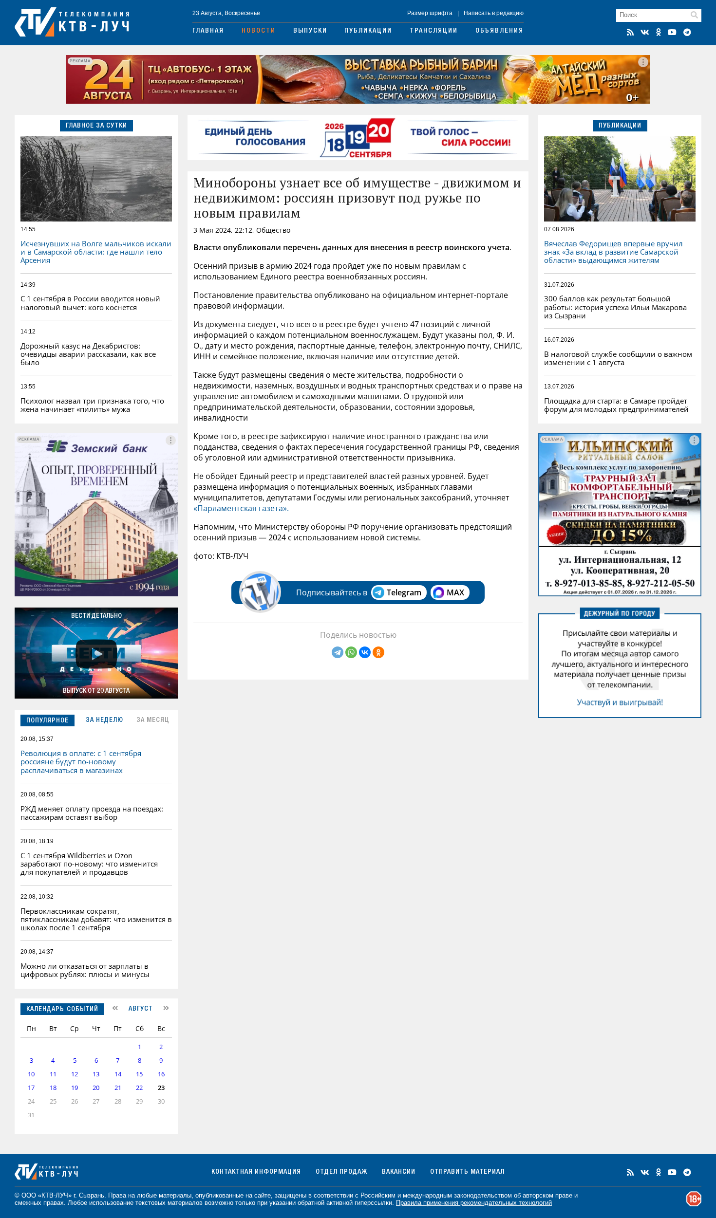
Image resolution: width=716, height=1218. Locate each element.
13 (96, 1074)
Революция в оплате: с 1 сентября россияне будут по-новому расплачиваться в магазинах (80, 761)
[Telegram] (337, 652)
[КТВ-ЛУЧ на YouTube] (672, 32)
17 (31, 1088)
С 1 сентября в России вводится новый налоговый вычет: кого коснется (90, 303)
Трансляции (434, 31)
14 (117, 1074)
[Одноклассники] (378, 652)
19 (74, 1088)
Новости (259, 31)
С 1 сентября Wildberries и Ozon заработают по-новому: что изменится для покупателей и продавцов (89, 863)
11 (53, 1074)
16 (161, 1074)
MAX (455, 592)
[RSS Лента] (630, 32)
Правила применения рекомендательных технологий (474, 1202)
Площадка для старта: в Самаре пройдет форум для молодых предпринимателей (616, 405)
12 (74, 1074)
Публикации (368, 31)
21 (117, 1088)
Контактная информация (256, 1172)
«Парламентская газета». (241, 508)
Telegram (404, 592)
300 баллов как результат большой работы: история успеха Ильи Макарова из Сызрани (615, 307)
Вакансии (398, 1172)
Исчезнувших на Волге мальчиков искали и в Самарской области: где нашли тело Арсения (95, 252)
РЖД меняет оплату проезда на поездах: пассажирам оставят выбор (91, 813)
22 (139, 1088)
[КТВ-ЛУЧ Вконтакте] (645, 32)
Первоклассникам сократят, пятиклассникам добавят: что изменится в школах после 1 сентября (96, 919)
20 (96, 1088)
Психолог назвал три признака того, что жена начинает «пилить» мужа (92, 405)
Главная (208, 31)
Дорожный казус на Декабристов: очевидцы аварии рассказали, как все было (88, 354)
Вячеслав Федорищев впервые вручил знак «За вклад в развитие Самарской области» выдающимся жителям (613, 252)
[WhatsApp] (351, 652)
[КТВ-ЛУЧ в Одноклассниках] (658, 32)
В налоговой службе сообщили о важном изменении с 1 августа (618, 358)
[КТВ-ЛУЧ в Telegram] (687, 32)
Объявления (499, 31)
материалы (175, 1195)
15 (139, 1074)
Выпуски (310, 31)
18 (53, 1088)
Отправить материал (467, 1172)
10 (31, 1074)
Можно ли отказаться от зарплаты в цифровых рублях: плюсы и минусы (85, 970)
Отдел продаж (341, 1172)
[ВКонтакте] (365, 652)
